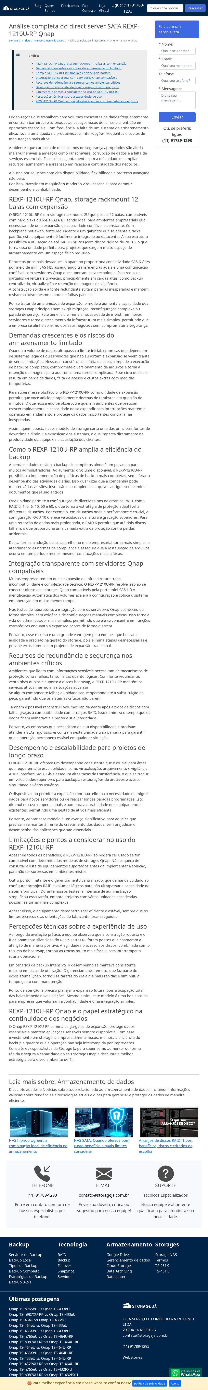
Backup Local (20, 1260)
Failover (64, 1265)
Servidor (65, 1276)
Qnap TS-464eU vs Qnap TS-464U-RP (40, 1347)
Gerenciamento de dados (128, 1260)
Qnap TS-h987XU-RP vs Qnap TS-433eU (42, 1314)
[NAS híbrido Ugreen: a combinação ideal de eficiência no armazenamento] (39, 1121)
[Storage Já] (16, 8)
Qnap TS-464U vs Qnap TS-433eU (37, 1319)
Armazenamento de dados (49, 40)
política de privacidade (149, 1383)
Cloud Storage (118, 1265)
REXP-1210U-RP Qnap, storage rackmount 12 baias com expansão (81, 63)
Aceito (175, 1383)
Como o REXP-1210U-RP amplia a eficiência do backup (73, 73)
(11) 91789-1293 (177, 140)
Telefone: (166, 73)
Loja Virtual (104, 8)
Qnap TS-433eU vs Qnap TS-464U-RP (40, 1358)
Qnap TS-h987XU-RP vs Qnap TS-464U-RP (44, 1341)
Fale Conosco (89, 8)
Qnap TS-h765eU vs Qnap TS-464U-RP (41, 1336)
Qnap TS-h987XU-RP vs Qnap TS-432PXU (43, 1374)
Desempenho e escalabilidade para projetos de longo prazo (77, 87)
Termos (161, 1260)
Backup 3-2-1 (20, 1282)
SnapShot (66, 1271)
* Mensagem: (170, 88)
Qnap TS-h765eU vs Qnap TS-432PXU (40, 1369)
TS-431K (162, 1271)
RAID (62, 1254)
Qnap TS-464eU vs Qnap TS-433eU (38, 1325)
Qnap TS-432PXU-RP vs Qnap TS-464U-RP (44, 1363)
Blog (38, 5)
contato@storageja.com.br (104, 1195)
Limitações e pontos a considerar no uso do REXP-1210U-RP (77, 92)
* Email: (165, 59)
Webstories (132, 1357)
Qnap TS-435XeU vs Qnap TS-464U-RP (41, 1352)
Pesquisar (195, 8)
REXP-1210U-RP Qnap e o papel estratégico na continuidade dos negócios (87, 101)
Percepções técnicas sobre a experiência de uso (69, 96)
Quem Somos (50, 8)
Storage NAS (166, 1254)
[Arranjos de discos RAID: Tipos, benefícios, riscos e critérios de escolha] (169, 1121)
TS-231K (162, 1265)
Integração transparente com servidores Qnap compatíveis (76, 78)
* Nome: (166, 44)
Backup (64, 1260)
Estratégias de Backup (28, 1276)
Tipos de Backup (23, 1265)
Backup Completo (24, 1271)
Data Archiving (119, 1271)
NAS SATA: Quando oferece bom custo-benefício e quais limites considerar (101, 1146)
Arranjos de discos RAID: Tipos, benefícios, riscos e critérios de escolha (166, 1146)
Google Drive (117, 1254)
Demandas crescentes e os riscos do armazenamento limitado (78, 68)
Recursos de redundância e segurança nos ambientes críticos (78, 82)
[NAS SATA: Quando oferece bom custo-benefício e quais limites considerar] (104, 1121)
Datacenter (116, 1276)
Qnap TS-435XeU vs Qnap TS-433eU (39, 1330)
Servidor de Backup (25, 1254)
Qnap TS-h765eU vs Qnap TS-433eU (39, 1308)
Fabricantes (70, 5)
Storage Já (15, 40)
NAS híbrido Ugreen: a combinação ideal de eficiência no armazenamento (38, 1146)
